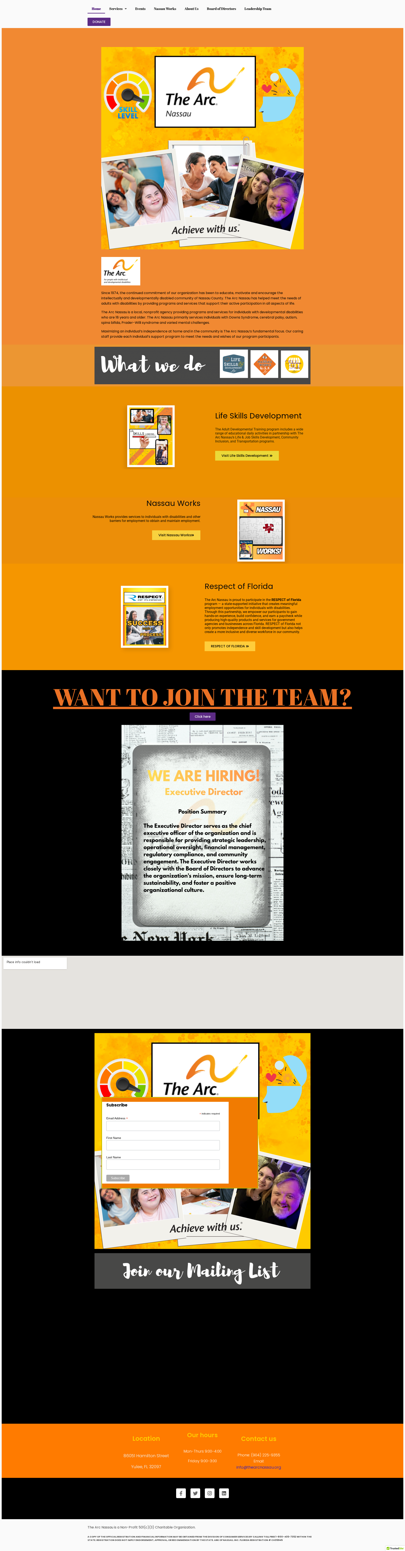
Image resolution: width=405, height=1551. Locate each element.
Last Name (113, 1157)
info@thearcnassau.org (258, 1467)
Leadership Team (257, 8)
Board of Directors (221, 8)
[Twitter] (195, 1493)
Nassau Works (165, 8)
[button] (230, 646)
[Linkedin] (224, 1493)
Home (96, 8)
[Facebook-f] (181, 1493)
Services (116, 8)
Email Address (117, 1118)
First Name (113, 1138)
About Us (191, 8)
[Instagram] (210, 1493)
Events (140, 8)
